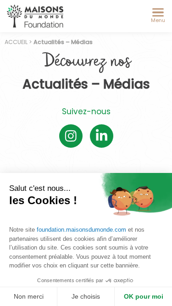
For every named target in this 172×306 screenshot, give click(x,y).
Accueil (16, 42)
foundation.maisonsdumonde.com (81, 229)
